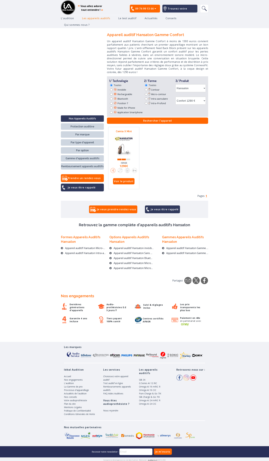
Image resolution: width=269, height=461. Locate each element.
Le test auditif (127, 18)
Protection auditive (82, 126)
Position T (122, 103)
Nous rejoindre (110, 410)
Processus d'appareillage (76, 390)
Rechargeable (124, 94)
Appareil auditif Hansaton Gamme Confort (187, 248)
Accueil (67, 376)
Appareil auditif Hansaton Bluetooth (133, 258)
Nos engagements (73, 379)
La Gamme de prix (73, 386)
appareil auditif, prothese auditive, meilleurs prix (68, 7)
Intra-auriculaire (159, 98)
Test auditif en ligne (113, 383)
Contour (155, 89)
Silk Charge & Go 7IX (149, 396)
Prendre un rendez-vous (84, 178)
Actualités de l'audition (75, 393)
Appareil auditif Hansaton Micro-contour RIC (85, 248)
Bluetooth (122, 98)
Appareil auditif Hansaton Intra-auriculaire (85, 253)
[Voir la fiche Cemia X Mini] (123, 149)
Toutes (117, 85)
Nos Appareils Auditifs (82, 118)
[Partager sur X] (196, 280)
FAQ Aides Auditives (113, 393)
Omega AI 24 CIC (147, 403)
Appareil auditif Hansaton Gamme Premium (187, 253)
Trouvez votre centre (177, 12)
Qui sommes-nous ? (77, 25)
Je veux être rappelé (82, 187)
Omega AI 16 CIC (147, 390)
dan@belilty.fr (152, 460)
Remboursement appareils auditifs (82, 166)
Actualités (151, 18)
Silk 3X (142, 379)
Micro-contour (158, 94)
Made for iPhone (126, 107)
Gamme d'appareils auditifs (82, 158)
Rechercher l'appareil (157, 120)
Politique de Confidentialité (77, 410)
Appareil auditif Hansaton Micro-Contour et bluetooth (133, 268)
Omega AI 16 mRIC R (149, 386)
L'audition (67, 18)
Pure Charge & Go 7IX (150, 393)
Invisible (121, 89)
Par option (82, 150)
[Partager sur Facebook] (204, 280)
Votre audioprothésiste (75, 400)
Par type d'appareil (82, 142)
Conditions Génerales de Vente (79, 414)
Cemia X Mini (124, 131)
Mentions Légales (73, 407)
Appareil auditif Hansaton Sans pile (133, 253)
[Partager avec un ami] (188, 280)
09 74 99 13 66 (145, 8)
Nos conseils (70, 396)
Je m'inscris (162, 451)
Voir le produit (124, 181)
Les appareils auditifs (96, 18)
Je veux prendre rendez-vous (116, 209)
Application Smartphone (130, 112)
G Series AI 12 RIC (148, 383)
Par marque (82, 134)
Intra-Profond (158, 103)
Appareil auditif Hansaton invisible (133, 248)
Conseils (171, 18)
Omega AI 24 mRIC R (149, 400)
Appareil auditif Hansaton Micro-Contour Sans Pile (133, 263)
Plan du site (70, 403)
